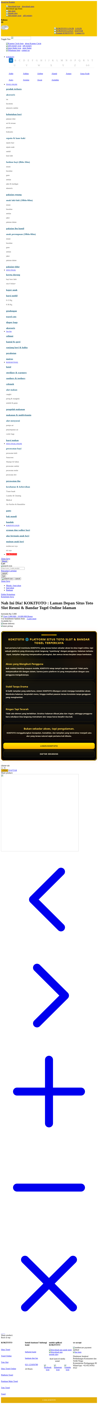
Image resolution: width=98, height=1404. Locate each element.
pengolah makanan (15, 409)
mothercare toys (12, 546)
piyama (8, 128)
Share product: (7, 773)
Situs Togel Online (8, 1369)
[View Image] (1, 1333)
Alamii (54, 74)
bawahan (9, 171)
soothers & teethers (15, 378)
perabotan (11, 353)
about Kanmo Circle (33, 43)
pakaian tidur (11, 119)
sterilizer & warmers (16, 372)
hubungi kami (30, 1352)
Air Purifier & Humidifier (15, 504)
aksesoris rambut (12, 108)
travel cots (11, 316)
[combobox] (13, 568)
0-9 (87, 65)
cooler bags (10, 434)
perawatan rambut (12, 466)
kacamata (9, 104)
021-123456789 (31, 1364)
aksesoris (9, 188)
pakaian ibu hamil (15, 228)
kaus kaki (9, 156)
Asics (11, 80)
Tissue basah (10, 491)
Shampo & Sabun (12, 462)
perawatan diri (11, 475)
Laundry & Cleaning (13, 496)
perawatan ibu (13, 481)
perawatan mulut (12, 470)
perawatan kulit (11, 453)
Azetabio (55, 80)
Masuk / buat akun (13, 585)
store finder (27, 48)
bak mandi (11, 516)
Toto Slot (4, 1362)
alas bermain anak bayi (17, 536)
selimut (9, 336)
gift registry (27, 15)
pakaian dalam (11, 222)
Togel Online (6, 1356)
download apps (27, 6)
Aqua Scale (84, 74)
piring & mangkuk (13, 399)
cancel (4, 573)
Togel (3, 1394)
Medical (9, 500)
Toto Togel (5, 1388)
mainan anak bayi (15, 541)
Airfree (40, 74)
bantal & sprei (13, 341)
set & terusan (11, 123)
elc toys (9, 550)
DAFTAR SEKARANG (49, 754)
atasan (8, 167)
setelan (8, 180)
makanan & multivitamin (18, 415)
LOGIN (78, 28)
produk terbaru (14, 89)
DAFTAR (79, 31)
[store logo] (21, 39)
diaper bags (12, 322)
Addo (11, 74)
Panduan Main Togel (9, 1381)
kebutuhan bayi (14, 114)
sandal (8, 151)
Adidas (26, 74)
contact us (26, 50)
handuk (10, 522)
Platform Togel (7, 1375)
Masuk (4, 561)
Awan (39, 80)
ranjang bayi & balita (17, 347)
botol (8, 367)
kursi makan (12, 440)
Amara (68, 74)
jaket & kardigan (12, 184)
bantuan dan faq (31, 1358)
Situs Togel (5, 1350)
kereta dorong (13, 274)
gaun (8, 175)
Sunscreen (9, 457)
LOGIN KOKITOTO (49, 746)
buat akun (10, 588)
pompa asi (9, 425)
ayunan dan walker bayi (18, 530)
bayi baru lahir (11, 279)
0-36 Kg (9, 305)
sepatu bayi (10, 143)
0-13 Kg (9, 300)
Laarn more (31, 619)
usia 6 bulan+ (11, 284)
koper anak (11, 290)
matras (9, 359)
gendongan (11, 311)
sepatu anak (10, 147)
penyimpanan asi (12, 430)
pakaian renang (14, 194)
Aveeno (26, 80)
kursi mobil (11, 295)
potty (8, 510)
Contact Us (79, 33)
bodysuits (9, 132)
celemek (10, 384)
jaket (8, 218)
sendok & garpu (12, 403)
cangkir (8, 394)
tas (7, 99)
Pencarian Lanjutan (9, 571)
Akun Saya (5, 559)
